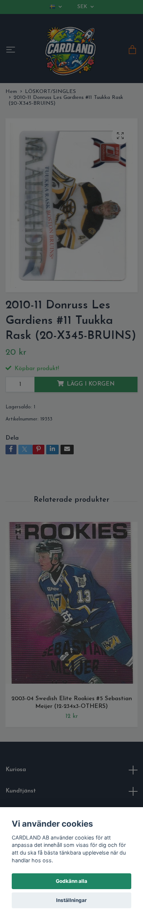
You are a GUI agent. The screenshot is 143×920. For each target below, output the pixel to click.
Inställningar (71, 900)
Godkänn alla (71, 881)
